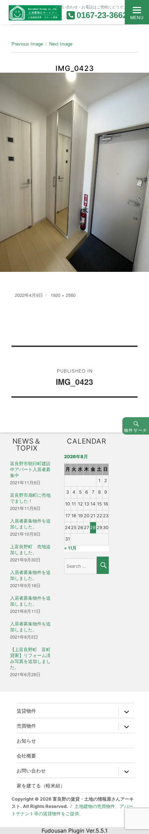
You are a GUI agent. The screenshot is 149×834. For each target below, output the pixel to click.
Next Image (60, 43)
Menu (136, 17)
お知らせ (26, 740)
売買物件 (26, 725)
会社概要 (26, 755)
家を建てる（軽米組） (41, 785)
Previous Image (27, 43)
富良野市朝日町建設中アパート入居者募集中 (30, 469)
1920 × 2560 (63, 295)
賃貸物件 (26, 710)
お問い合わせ (31, 770)
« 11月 (70, 548)
